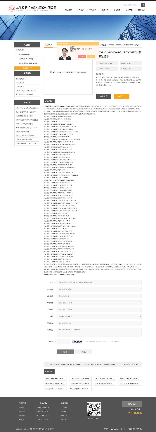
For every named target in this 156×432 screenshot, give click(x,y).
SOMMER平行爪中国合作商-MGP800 (105, 384)
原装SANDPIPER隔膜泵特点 (25, 135)
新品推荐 (27, 73)
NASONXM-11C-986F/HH (24, 94)
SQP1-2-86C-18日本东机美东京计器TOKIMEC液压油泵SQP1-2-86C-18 (56, 384)
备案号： (107, 429)
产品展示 (92, 10)
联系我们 (141, 10)
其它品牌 (21, 50)
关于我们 (80, 10)
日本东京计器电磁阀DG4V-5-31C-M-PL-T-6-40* (69, 364)
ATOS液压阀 (20, 83)
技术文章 (64, 415)
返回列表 (135, 364)
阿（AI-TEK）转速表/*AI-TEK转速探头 (44, 415)
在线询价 (103, 96)
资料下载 (129, 10)
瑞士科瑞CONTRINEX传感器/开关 (29, 63)
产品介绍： (49, 101)
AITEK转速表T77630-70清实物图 (27, 120)
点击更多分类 (27, 68)
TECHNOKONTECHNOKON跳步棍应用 (130, 384)
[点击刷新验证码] (77, 341)
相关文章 (27, 102)
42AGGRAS (20, 87)
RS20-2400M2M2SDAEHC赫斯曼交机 (105, 378)
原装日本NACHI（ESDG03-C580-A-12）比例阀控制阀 (109, 364)
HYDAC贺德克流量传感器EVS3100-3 (27, 128)
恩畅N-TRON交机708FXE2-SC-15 (130, 378)
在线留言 (22, 415)
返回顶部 (127, 364)
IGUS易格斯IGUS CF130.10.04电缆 (56, 389)
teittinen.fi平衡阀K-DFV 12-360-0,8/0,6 (27, 143)
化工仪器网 (131, 429)
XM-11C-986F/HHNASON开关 (26, 91)
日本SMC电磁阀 (24, 54)
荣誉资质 (117, 10)
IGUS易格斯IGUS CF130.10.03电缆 (80, 389)
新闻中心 (105, 10)
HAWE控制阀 (20, 79)
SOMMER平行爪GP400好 (80, 384)
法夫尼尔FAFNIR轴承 (26, 59)
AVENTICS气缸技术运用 (24, 139)
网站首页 (68, 10)
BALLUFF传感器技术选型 (24, 116)
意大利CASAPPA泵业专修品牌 (26, 112)
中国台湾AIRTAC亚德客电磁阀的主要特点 (27, 108)
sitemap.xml (115, 429)
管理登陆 (139, 429)
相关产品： (49, 371)
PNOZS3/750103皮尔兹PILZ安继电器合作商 (44, 419)
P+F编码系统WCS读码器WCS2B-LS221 (44, 407)
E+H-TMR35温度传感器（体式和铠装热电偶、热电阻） (44, 411)
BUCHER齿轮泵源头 (22, 132)
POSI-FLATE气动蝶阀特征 (24, 124)
